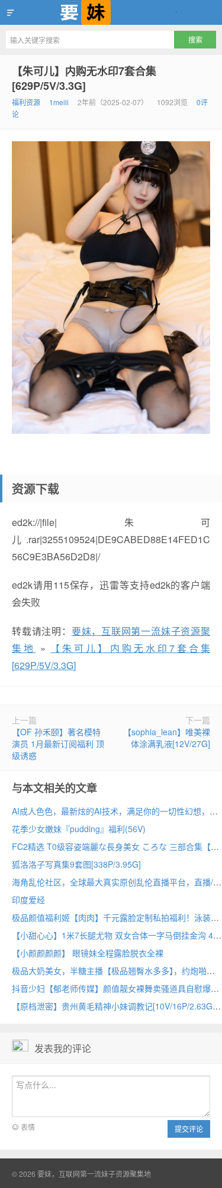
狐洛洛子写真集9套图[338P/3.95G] (76, 864)
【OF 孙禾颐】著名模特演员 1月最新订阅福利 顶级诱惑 (58, 743)
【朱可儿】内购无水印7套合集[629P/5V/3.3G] (84, 78)
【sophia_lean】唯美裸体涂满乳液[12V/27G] (166, 737)
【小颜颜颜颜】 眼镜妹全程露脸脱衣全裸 (87, 953)
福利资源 (26, 102)
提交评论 (189, 1129)
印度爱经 (28, 899)
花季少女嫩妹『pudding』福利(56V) (79, 829)
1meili (59, 102)
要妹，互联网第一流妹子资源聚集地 (111, 12)
